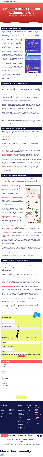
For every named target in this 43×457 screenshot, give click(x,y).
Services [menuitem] (2, 409)
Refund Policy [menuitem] (11, 410)
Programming (6, 378)
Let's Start (22, 397)
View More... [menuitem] (20, 428)
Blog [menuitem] (1, 416)
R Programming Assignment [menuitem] (20, 417)
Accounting (5, 368)
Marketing (5, 383)
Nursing (17, 15)
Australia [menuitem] (40, 407)
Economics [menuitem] (28, 420)
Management (6, 380)
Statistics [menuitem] (28, 407)
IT (3, 376)
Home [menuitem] (2, 407)
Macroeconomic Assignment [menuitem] (21, 425)
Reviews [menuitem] (2, 410)
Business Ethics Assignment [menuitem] (20, 419)
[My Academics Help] (10, 1)
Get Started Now (21, 356)
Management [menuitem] (29, 417)
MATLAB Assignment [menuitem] (21, 427)
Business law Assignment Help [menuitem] (21, 408)
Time (3, 340)
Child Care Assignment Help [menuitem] (21, 414)
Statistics (5, 364)
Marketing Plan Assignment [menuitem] (20, 422)
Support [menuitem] (2, 413)
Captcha (4, 351)
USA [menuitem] (39, 412)
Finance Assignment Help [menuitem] (21, 411)
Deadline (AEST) (5, 337)
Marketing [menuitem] (28, 419)
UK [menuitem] (38, 409)
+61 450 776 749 (38, 423)
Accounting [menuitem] (28, 410)
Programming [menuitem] (29, 416)
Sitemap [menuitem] (10, 413)
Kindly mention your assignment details (22, 351)
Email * (16, 321)
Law (4, 371)
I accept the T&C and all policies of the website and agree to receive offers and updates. (21, 354)
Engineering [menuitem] (29, 422)
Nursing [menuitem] (28, 409)
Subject (4, 326)
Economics (5, 385)
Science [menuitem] (28, 413)
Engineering (5, 388)
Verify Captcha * (30, 352)
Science (5, 373)
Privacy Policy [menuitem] (11, 409)
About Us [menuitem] (11, 407)
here (12, 455)
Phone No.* (17, 324)
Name (16, 320)
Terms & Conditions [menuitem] (12, 412)
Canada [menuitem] (39, 414)
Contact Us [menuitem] (3, 414)
